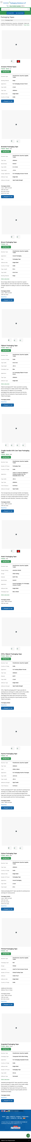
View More (26, 25)
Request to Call (8, 101)
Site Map (20, 1118)
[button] (15, 6)
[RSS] (24, 1118)
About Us (12, 1116)
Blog (8, 1116)
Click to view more (5, 278)
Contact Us (13, 1118)
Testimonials (25, 1116)
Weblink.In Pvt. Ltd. (17, 1123)
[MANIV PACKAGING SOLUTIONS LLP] (14, 2)
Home (2, 20)
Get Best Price (6, 71)
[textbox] (15, 9)
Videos (7, 1118)
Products (18, 1116)
